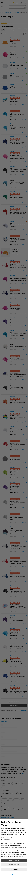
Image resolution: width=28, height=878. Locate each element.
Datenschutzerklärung (13, 874)
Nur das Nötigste (14, 864)
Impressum (3, 874)
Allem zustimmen (14, 860)
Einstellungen (14, 869)
